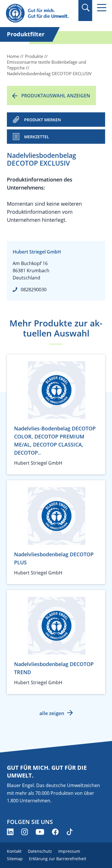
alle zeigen (51, 713)
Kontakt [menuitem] (14, 851)
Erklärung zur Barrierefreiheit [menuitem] (57, 858)
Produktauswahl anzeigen (55, 95)
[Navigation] (101, 8)
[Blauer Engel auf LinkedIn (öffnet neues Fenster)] (10, 832)
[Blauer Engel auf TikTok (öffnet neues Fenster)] (69, 832)
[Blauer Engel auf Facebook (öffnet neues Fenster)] (55, 832)
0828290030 (34, 289)
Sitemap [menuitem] (15, 858)
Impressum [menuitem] (69, 851)
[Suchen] (85, 8)
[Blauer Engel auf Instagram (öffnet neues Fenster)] (24, 832)
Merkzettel (36, 136)
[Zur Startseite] (40, 13)
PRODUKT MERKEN (42, 119)
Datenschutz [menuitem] (40, 851)
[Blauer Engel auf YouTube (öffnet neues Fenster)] (40, 832)
